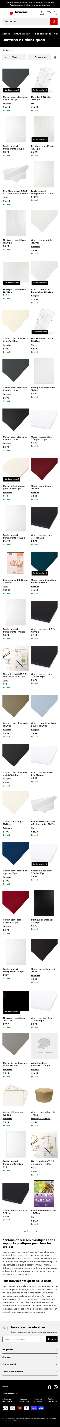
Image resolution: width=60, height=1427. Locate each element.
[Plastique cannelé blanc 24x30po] (15, 272)
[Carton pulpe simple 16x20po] (15, 804)
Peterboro (35, 247)
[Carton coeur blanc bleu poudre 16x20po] (44, 706)
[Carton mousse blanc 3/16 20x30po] (44, 853)
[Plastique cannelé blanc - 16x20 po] (15, 223)
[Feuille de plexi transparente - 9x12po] (15, 612)
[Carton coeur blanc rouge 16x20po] (15, 902)
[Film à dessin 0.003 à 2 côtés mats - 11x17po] (44, 1144)
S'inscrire (52, 1339)
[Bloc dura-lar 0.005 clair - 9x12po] (44, 1193)
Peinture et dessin (21, 34)
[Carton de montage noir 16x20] (44, 952)
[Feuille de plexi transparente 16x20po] (15, 518)
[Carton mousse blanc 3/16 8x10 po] (44, 1001)
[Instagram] (56, 1387)
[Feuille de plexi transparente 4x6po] (15, 1144)
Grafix (33, 104)
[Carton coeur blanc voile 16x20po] (15, 706)
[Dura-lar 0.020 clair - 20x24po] (44, 80)
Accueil (6, 34)
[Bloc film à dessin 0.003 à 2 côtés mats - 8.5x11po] (15, 174)
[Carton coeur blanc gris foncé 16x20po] (15, 370)
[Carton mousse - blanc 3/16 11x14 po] (44, 755)
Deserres (35, 1070)
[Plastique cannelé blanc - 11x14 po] (44, 370)
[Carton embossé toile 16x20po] (44, 223)
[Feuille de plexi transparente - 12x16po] (44, 174)
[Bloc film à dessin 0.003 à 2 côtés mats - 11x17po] (44, 804)
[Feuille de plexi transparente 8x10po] (15, 129)
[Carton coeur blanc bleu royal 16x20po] (15, 853)
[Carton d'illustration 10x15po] (15, 1095)
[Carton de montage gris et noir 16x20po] (15, 1046)
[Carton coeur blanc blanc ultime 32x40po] (44, 272)
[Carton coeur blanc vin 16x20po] (44, 469)
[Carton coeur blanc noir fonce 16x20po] (15, 420)
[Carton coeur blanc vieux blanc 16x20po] (15, 321)
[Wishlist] (49, 13)
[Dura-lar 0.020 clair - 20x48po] (44, 321)
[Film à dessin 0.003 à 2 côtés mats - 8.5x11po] (15, 657)
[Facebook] (49, 1387)
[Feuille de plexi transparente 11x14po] (15, 952)
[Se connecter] (42, 13)
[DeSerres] (19, 13)
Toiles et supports (42, 34)
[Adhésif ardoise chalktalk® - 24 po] (44, 1046)
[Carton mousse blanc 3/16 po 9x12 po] (44, 420)
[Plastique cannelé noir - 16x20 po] (44, 902)
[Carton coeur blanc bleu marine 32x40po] (44, 563)
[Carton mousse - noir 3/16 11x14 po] (44, 518)
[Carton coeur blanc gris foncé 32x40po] (15, 80)
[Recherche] (54, 21)
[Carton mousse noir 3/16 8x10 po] (44, 612)
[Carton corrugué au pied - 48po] (44, 1095)
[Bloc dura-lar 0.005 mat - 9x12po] (15, 563)
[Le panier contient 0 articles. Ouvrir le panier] (56, 13)
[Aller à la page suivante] (35, 1231)
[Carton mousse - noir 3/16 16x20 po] (44, 657)
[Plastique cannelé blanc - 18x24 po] (44, 129)
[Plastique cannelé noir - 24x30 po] (15, 1001)
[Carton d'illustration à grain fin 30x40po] (15, 469)
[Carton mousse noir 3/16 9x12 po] (15, 1193)
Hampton (7, 104)
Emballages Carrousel (40, 1119)
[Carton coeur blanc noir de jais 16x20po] (15, 755)
